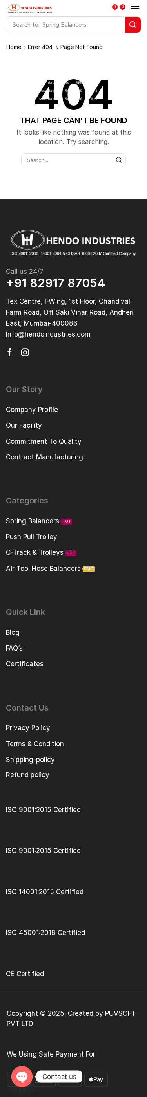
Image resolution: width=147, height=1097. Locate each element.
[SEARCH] (119, 160)
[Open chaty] (22, 1076)
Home (13, 47)
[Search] (133, 25)
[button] (116, 9)
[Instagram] (25, 352)
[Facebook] (9, 352)
